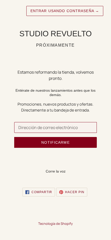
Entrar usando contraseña (64, 11)
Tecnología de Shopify (55, 223)
